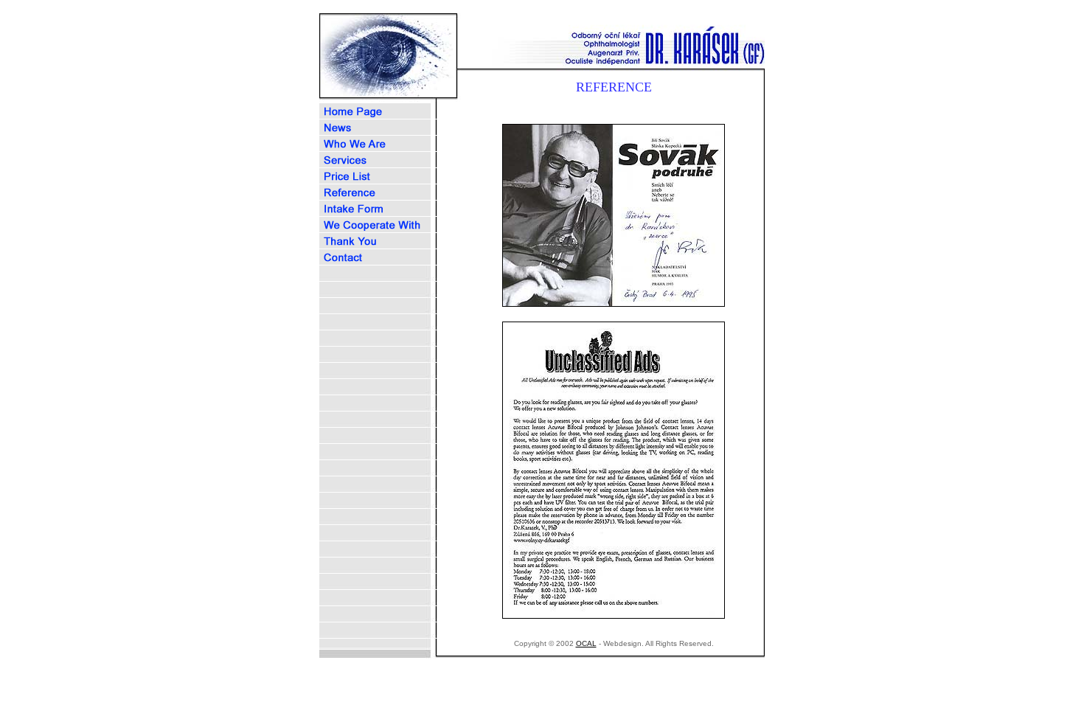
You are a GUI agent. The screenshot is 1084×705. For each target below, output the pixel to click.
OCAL (586, 643)
